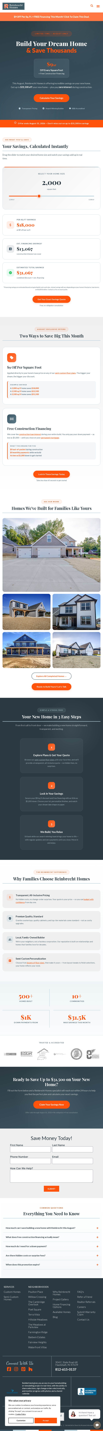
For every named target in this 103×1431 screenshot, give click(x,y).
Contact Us (83, 1319)
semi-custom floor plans (65, 373)
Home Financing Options (61, 1305)
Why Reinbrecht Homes (61, 1293)
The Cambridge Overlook (36, 1303)
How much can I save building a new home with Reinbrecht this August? (40, 1228)
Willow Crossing (37, 1296)
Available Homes (61, 1311)
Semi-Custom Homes (11, 1298)
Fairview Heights (37, 1342)
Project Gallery (61, 1299)
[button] (98, 6)
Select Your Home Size (51, 174)
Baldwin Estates (36, 1337)
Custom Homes (12, 1291)
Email (55, 1157)
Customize (21, 1420)
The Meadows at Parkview (37, 1326)
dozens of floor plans (35, 963)
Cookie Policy (20, 1414)
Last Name (58, 1145)
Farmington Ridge (37, 1332)
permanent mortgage (50, 437)
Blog (55, 1316)
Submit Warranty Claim (86, 1313)
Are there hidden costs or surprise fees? (25, 1255)
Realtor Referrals (86, 1301)
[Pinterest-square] (23, 1369)
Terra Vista (34, 1314)
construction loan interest (30, 434)
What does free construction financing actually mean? (32, 1237)
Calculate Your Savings (51, 98)
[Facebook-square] (9, 1369)
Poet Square (34, 1309)
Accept (46, 1420)
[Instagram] (16, 1369)
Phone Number (19, 1157)
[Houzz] (30, 1369)
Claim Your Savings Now (51, 1104)
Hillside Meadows (37, 1319)
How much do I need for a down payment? (26, 1246)
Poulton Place (35, 1291)
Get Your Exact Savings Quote (52, 299)
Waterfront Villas (37, 1347)
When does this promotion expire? (23, 1264)
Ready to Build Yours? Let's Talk (51, 686)
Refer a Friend (84, 1296)
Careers (81, 1306)
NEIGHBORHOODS (38, 1286)
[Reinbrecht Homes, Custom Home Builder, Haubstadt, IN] (87, 1391)
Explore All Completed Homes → (51, 676)
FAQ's (80, 1291)
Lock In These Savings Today (51, 474)
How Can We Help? (21, 1168)
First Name (16, 1145)
